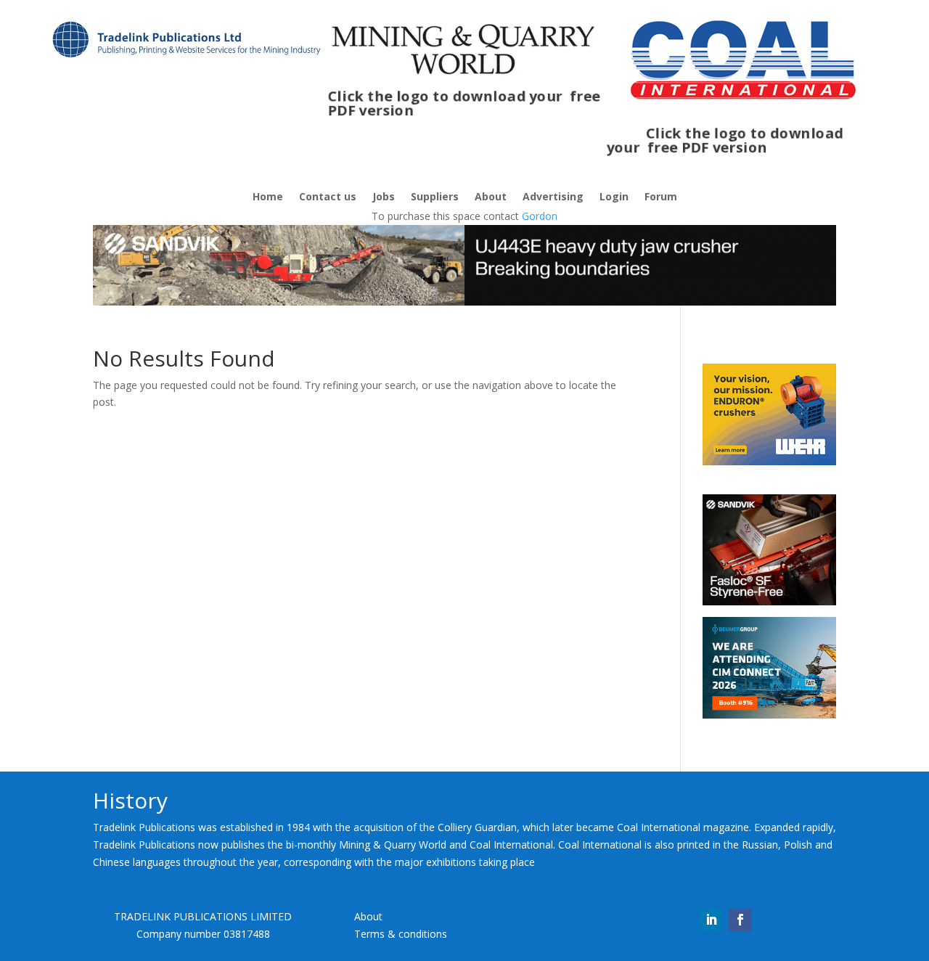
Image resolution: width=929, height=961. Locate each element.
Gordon (539, 216)
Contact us (327, 197)
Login (614, 197)
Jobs (383, 197)
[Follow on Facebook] (740, 919)
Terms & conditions (400, 934)
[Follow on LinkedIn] (711, 919)
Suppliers (435, 197)
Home (268, 197)
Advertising (553, 197)
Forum (660, 197)
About (491, 197)
